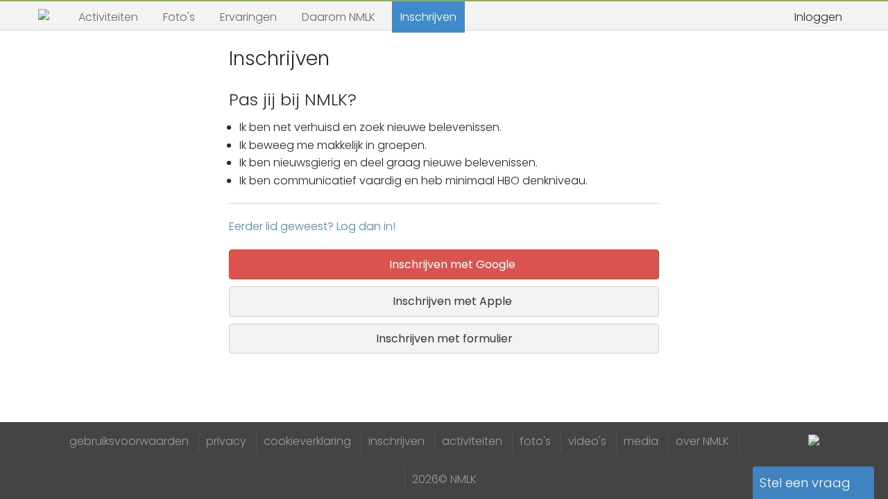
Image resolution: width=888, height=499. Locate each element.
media (641, 441)
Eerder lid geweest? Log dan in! (312, 226)
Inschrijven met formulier (444, 339)
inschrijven (396, 441)
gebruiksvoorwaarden (129, 441)
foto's (535, 441)
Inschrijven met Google (449, 264)
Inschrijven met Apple (449, 301)
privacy (226, 441)
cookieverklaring (307, 441)
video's (587, 441)
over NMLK (702, 441)
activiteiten (472, 441)
